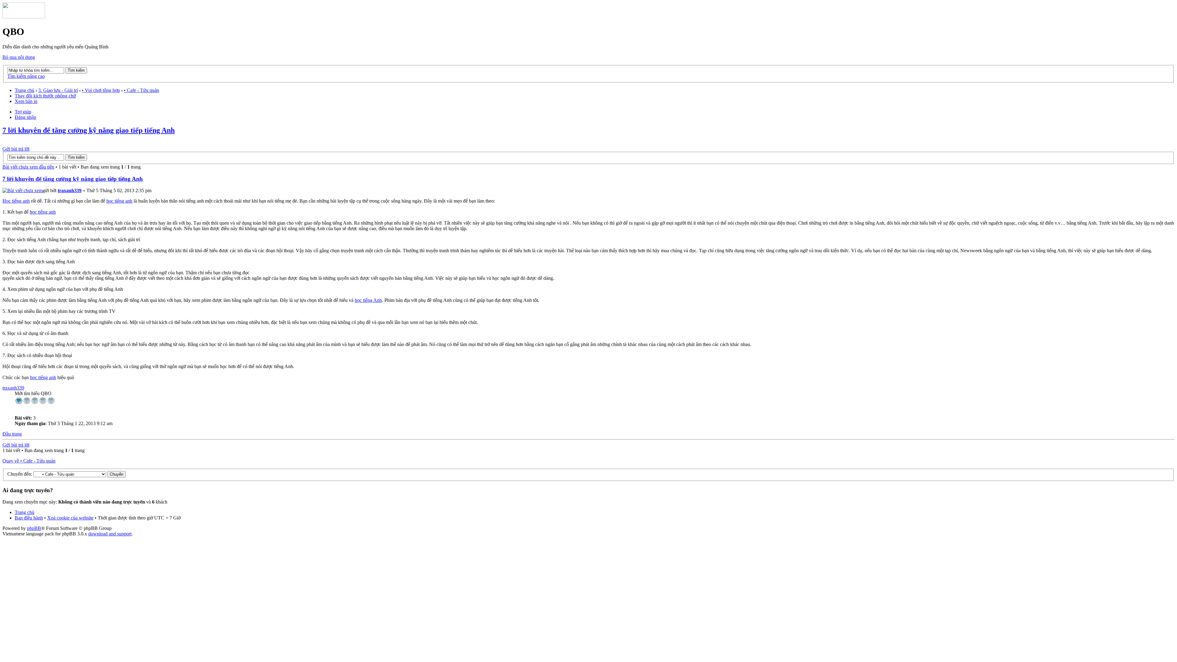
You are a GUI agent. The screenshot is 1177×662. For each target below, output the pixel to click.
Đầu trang (12, 433)
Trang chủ (24, 90)
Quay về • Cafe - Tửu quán (28, 460)
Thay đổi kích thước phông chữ (45, 95)
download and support (109, 533)
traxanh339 (70, 190)
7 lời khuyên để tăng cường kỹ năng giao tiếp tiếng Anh (88, 130)
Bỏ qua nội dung (18, 57)
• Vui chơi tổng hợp (101, 90)
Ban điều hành (29, 517)
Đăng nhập (25, 117)
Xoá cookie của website (70, 517)
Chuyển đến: (19, 474)
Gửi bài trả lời (15, 148)
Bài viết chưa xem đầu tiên (28, 166)
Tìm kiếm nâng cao (26, 76)
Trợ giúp (23, 111)
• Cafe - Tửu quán (141, 90)
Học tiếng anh (16, 201)
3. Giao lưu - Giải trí (58, 90)
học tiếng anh (119, 201)
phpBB (34, 528)
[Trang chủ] (23, 16)
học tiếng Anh (368, 300)
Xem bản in (26, 101)
